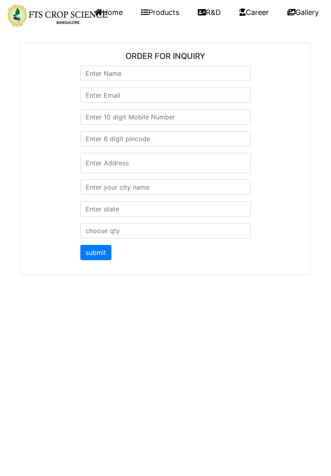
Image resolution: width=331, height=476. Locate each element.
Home (113, 12)
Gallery (307, 12)
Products (164, 12)
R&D (213, 12)
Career (257, 12)
